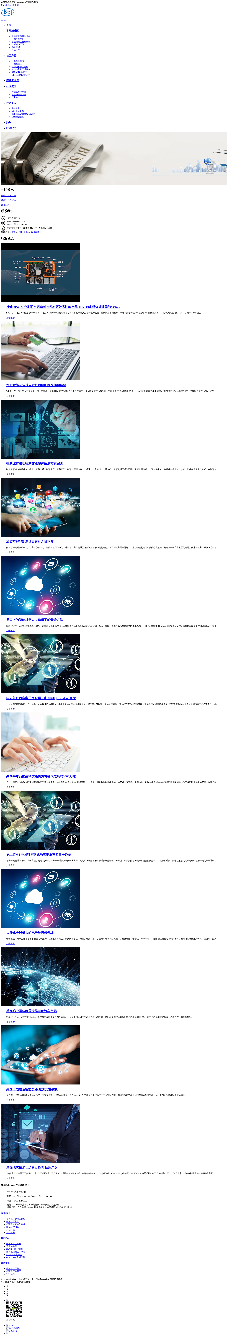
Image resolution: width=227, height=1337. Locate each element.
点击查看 (10, 318)
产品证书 (16, 50)
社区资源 (11, 103)
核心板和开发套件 (20, 67)
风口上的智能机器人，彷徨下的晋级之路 (34, 619)
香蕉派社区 (12, 30)
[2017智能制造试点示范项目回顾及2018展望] (113, 350)
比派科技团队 (18, 44)
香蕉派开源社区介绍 (21, 36)
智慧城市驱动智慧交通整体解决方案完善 (34, 463)
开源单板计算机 (19, 61)
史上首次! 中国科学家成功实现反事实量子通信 (38, 854)
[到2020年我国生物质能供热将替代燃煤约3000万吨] (113, 742)
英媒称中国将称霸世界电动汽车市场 (31, 1011)
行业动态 (16, 97)
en (5, 19)
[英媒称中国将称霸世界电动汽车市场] (113, 976)
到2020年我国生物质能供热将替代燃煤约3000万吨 (41, 776)
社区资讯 (11, 86)
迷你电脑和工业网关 (21, 69)
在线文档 (16, 108)
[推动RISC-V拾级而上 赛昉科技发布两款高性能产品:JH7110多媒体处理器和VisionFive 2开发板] (113, 272)
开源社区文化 (18, 39)
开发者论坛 (12, 80)
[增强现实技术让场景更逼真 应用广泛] (113, 1133)
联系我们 (11, 128)
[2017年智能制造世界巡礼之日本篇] (113, 507)
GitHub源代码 (18, 117)
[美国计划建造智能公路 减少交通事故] (113, 1054)
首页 (8, 25)
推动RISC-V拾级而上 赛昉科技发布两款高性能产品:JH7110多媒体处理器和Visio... (63, 307)
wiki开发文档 (18, 111)
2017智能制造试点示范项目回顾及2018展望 (36, 385)
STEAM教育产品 (19, 72)
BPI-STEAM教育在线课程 (23, 114)
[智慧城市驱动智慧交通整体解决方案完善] (113, 429)
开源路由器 (17, 64)
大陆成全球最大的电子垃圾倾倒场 (30, 932)
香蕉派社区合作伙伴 (21, 42)
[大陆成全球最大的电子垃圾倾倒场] (113, 898)
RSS (17, 5)
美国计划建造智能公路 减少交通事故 (32, 1089)
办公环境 (16, 47)
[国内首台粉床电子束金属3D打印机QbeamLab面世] (113, 663)
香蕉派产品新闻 (19, 94)
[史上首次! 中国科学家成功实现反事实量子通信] (113, 820)
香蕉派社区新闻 (19, 92)
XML (3, 5)
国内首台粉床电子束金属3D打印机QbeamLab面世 (41, 698)
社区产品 (11, 55)
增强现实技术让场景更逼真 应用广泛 (32, 1167)
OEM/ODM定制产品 (21, 75)
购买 (8, 122)
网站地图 (10, 5)
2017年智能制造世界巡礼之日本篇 (30, 541)
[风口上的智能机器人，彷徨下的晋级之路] (113, 585)
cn (2, 19)
